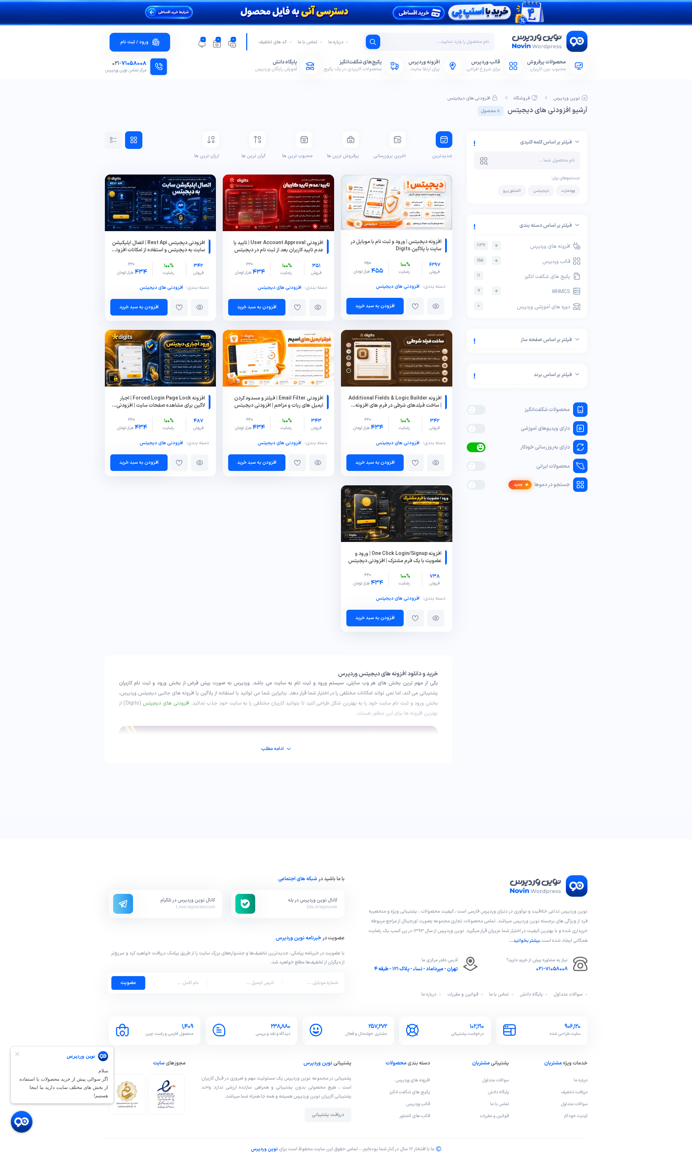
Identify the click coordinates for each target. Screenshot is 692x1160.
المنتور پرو (512, 191)
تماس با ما (308, 42)
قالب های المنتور (414, 1115)
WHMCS (524, 291)
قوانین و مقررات (462, 994)
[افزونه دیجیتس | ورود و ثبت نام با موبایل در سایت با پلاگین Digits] (396, 204)
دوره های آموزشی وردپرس (524, 307)
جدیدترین (442, 156)
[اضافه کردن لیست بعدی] (415, 306)
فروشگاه (522, 98)
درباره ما (335, 42)
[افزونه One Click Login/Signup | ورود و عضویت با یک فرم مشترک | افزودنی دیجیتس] (396, 515)
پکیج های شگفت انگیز (523, 276)
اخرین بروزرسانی (389, 156)
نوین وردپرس (566, 98)
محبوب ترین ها (297, 156)
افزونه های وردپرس (523, 246)
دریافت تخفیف (574, 1092)
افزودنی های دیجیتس (468, 98)
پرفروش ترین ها (343, 156)
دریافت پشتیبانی (328, 1115)
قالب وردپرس (523, 261)
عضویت (128, 983)
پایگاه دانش (531, 994)
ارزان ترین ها (206, 156)
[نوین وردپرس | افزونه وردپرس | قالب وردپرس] (548, 43)
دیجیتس (541, 191)
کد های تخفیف (272, 42)
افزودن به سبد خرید (375, 306)
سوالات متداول (568, 994)
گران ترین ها (253, 156)
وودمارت (568, 191)
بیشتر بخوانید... (524, 940)
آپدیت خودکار (575, 1115)
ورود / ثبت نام (134, 42)
